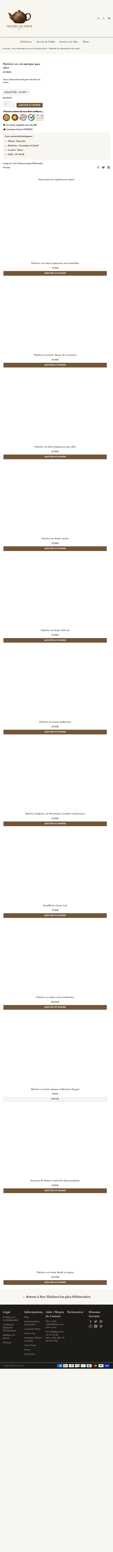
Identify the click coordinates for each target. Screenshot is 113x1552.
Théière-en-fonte (17, 1366)
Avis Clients (30, 1345)
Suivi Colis (29, 1333)
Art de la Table (46, 41)
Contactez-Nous (32, 1329)
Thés (86, 41)
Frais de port (23, 79)
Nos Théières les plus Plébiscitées (28, 163)
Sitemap (7, 1342)
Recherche (29, 1354)
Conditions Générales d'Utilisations (9, 1327)
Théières (26, 41)
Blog (26, 1317)
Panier (27, 1349)
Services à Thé (69, 41)
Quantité (7, 98)
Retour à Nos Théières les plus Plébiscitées (57, 1297)
